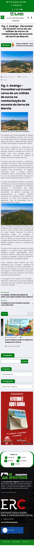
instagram (23, 461)
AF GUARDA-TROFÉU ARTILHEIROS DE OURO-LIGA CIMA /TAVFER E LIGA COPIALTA (17, 296)
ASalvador (18, 337)
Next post (4, 300)
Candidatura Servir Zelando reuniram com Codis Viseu (15, 304)
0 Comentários (23, 77)
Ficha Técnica (25, 542)
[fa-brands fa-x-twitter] (15, 9)
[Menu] (2, 17)
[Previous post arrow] (32, 295)
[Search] (28, 17)
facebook (11, 457)
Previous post (5, 292)
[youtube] (21, 9)
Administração (16, 542)
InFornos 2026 (6, 542)
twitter (23, 457)
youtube (17, 464)
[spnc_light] (31, 18)
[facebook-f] (12, 9)
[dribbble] (17, 9)
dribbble (10, 461)
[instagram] (19, 9)
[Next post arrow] (32, 304)
